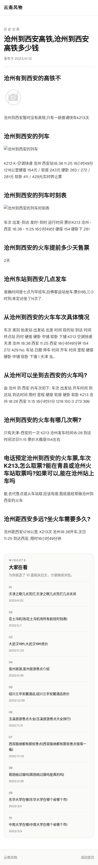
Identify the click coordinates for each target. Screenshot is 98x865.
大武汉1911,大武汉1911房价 (28, 644)
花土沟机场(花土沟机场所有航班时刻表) (38, 619)
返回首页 (87, 857)
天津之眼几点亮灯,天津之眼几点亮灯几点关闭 (42, 594)
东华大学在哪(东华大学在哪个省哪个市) (38, 799)
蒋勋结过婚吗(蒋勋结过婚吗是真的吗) (36, 774)
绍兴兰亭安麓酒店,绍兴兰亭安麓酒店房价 (39, 694)
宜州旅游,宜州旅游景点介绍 (29, 669)
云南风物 (13, 7)
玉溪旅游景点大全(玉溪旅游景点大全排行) (40, 719)
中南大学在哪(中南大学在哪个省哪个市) (38, 824)
